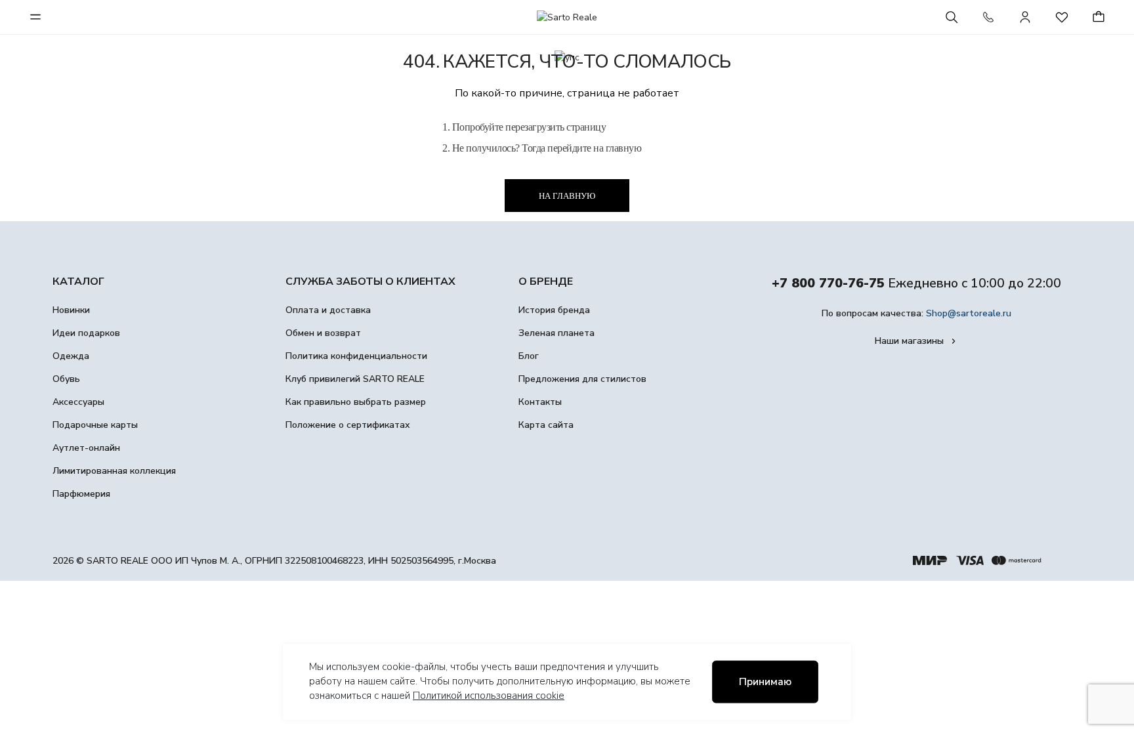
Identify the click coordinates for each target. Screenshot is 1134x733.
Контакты (540, 402)
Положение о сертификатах (347, 425)
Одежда (70, 356)
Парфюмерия (81, 494)
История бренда (554, 310)
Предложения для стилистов (582, 379)
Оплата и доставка (328, 310)
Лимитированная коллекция (114, 471)
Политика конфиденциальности (356, 356)
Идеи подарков (86, 333)
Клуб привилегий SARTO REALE (355, 379)
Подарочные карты (95, 425)
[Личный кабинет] (1025, 17)
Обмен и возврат (323, 333)
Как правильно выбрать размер (355, 402)
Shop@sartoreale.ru (968, 313)
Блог (528, 356)
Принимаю (765, 682)
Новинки (71, 310)
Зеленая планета (556, 333)
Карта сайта (546, 425)
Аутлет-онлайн (86, 448)
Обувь (66, 379)
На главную (567, 196)
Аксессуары (78, 402)
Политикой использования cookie (488, 695)
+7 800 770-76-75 (828, 283)
